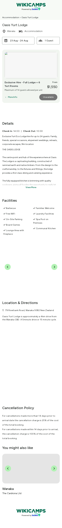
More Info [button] (12, 97)
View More (31, 187)
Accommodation (10, 17)
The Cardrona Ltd (11, 493)
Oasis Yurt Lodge (30, 17)
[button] (18, 40)
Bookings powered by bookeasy (31, 519)
